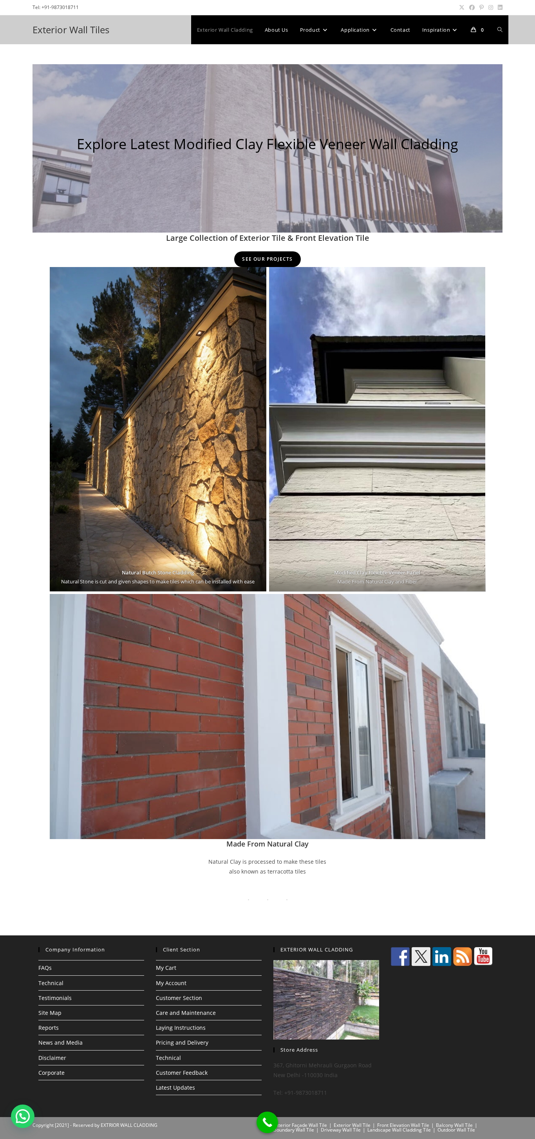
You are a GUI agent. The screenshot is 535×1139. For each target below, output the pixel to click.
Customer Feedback (182, 1072)
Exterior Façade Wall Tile (300, 1125)
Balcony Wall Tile (454, 1125)
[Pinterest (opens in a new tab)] (481, 7)
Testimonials (55, 998)
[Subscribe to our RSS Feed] (462, 956)
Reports (48, 1027)
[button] (22, 1116)
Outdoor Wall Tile (456, 1129)
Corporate (51, 1072)
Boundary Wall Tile (293, 1129)
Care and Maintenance (186, 1012)
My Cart (166, 967)
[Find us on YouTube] (483, 956)
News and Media (60, 1042)
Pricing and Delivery (182, 1042)
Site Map (49, 1012)
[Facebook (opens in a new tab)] (472, 7)
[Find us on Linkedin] (441, 956)
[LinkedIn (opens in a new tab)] (498, 7)
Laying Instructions (181, 1027)
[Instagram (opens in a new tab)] (490, 7)
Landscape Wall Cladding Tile (399, 1129)
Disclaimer (52, 1057)
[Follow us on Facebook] (400, 956)
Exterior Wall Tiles (71, 29)
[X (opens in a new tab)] (462, 7)
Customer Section (179, 998)
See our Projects (267, 259)
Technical (50, 983)
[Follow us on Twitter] (421, 956)
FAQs (45, 967)
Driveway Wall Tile (341, 1129)
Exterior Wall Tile (352, 1125)
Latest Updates (175, 1087)
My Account (171, 983)
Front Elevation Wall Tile (403, 1125)
